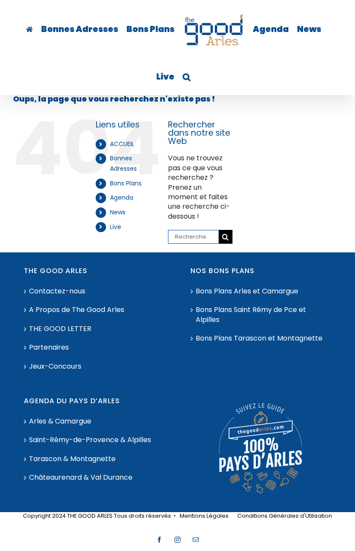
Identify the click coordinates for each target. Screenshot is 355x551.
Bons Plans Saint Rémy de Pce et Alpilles (251, 314)
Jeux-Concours (55, 366)
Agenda (121, 197)
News (118, 212)
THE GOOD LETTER (60, 329)
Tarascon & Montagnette (72, 459)
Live (115, 227)
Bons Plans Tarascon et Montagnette (259, 338)
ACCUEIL (122, 144)
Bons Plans (126, 183)
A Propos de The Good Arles (76, 310)
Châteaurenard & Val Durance (80, 477)
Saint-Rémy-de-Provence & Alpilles (90, 440)
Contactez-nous (57, 291)
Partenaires (49, 347)
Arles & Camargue (60, 421)
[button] (186, 77)
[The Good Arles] (29, 29)
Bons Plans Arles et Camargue (247, 291)
